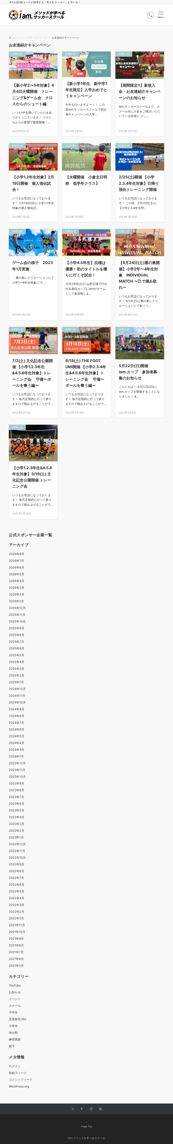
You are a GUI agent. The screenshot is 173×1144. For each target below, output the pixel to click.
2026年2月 (16, 594)
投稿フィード (18, 1073)
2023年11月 (17, 770)
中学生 (13, 1012)
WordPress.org (19, 1086)
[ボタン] (150, 15)
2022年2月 (16, 911)
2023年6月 (16, 803)
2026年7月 (16, 560)
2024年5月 (16, 736)
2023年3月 (16, 824)
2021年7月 (16, 952)
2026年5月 (16, 574)
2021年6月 (16, 959)
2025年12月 (17, 608)
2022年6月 (16, 884)
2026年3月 (16, 587)
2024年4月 (16, 743)
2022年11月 (17, 851)
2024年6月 (16, 729)
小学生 (13, 1026)
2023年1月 (16, 837)
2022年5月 (16, 891)
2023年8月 (16, 790)
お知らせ (15, 992)
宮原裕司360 (17, 1019)
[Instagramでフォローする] (91, 1109)
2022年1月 (16, 918)
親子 (12, 1046)
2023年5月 (16, 810)
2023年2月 (16, 830)
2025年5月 (16, 655)
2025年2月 (16, 675)
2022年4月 (16, 898)
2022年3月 (16, 905)
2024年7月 (16, 722)
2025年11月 (17, 614)
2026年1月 (16, 601)
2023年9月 (16, 783)
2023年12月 (17, 763)
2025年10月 (17, 621)
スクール (15, 1005)
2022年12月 (17, 844)
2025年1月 (16, 682)
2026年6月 (16, 567)
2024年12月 (17, 689)
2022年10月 (17, 857)
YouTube (15, 985)
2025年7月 (16, 641)
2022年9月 (16, 864)
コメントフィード (20, 1079)
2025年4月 (16, 662)
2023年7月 (16, 797)
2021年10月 (17, 932)
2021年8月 (16, 945)
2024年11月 (17, 695)
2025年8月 (16, 635)
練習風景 (15, 1039)
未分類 (13, 1032)
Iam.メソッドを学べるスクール (86, 1138)
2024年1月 (16, 756)
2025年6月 (16, 648)
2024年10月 (17, 702)
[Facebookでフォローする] (82, 1109)
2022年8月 (16, 871)
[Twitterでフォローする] (73, 1109)
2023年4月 (16, 817)
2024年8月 (16, 716)
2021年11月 (17, 925)
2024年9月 (16, 709)
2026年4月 (16, 581)
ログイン (15, 1066)
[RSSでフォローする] (100, 1109)
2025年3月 (16, 668)
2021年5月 (16, 965)
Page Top (86, 1126)
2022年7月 (16, 878)
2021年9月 (16, 938)
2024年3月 (16, 749)
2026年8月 (16, 554)
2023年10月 (17, 776)
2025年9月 (16, 628)
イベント (15, 999)
